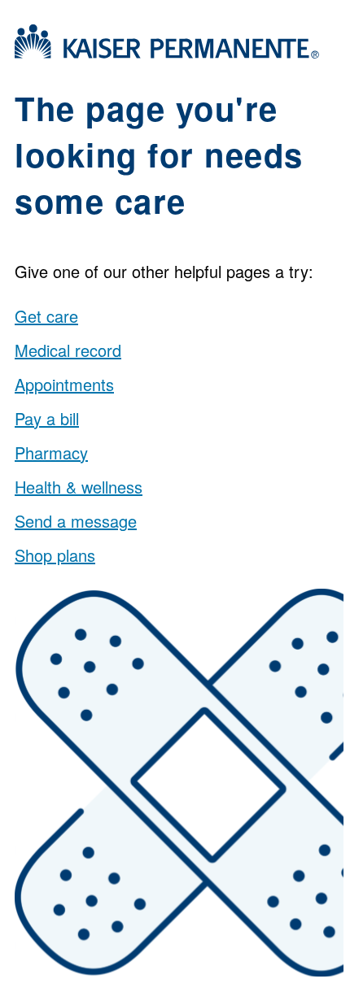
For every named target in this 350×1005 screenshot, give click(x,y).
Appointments (64, 384)
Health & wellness (78, 486)
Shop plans (55, 555)
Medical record (68, 350)
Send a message (76, 521)
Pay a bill (47, 418)
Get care (46, 316)
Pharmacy (51, 452)
